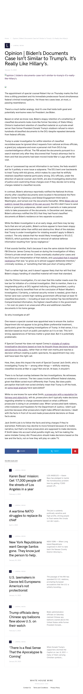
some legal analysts (17, 387)
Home (7, 38)
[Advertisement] (41, 15)
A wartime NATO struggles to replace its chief (25, 515)
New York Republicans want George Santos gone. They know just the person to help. (25, 548)
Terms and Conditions (40, 688)
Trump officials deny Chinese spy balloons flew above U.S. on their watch (24, 619)
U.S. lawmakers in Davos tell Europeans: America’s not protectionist (25, 584)
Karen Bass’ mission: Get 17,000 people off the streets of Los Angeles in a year (25, 482)
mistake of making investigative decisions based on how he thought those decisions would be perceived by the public (41, 346)
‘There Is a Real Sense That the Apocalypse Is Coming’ (25, 652)
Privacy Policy (55, 688)
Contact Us (27, 688)
